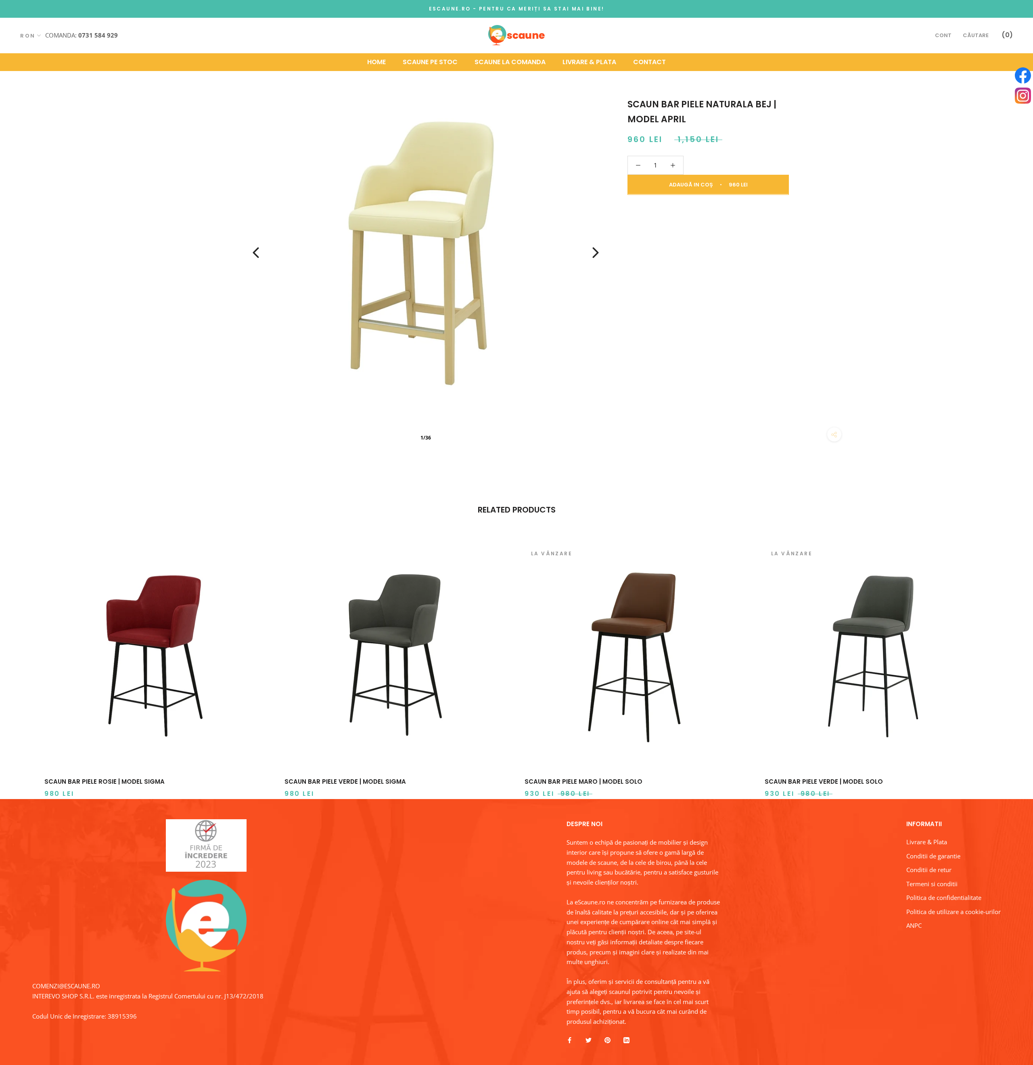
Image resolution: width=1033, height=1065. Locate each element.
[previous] (25, 663)
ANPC (914, 925)
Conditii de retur (928, 870)
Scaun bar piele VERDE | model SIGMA (345, 781)
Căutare (976, 35)
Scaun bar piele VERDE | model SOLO (824, 781)
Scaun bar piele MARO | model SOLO (583, 781)
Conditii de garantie (933, 856)
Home (376, 61)
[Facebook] (570, 1040)
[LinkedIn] (626, 1040)
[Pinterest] (607, 1040)
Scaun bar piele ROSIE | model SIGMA (104, 781)
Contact (649, 61)
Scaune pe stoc (430, 61)
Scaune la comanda (510, 61)
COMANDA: (81, 35)
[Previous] (256, 252)
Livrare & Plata (589, 61)
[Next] (595, 252)
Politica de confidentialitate (943, 897)
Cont (943, 35)
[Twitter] (589, 1040)
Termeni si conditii (932, 884)
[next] (1008, 663)
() (1007, 35)
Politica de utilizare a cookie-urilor (953, 912)
